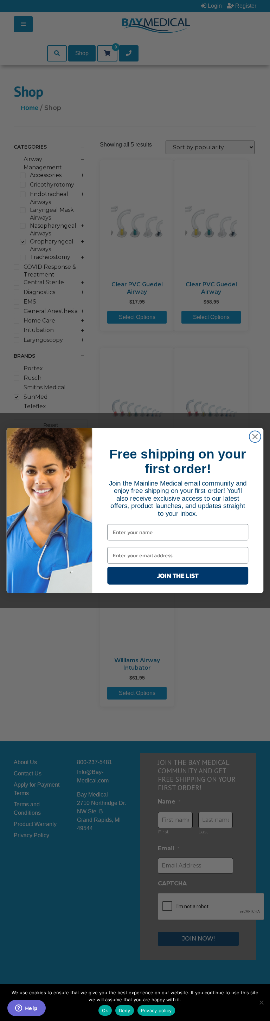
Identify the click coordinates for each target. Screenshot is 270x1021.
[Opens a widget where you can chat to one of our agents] (26, 1008)
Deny (124, 1010)
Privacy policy (156, 1010)
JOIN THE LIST (178, 575)
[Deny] (261, 1002)
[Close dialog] (255, 436)
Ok (105, 1010)
